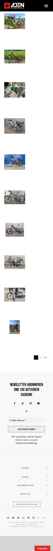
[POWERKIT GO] (14, 21)
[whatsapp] (26, 411)
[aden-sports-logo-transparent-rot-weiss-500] (14, 4)
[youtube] (38, 403)
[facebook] (14, 403)
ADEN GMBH (39, 522)
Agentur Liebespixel (33, 526)
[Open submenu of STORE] (46, 468)
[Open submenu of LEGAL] (46, 477)
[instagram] (30, 403)
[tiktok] (22, 403)
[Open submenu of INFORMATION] (46, 485)
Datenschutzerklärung (26, 443)
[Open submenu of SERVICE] (46, 494)
